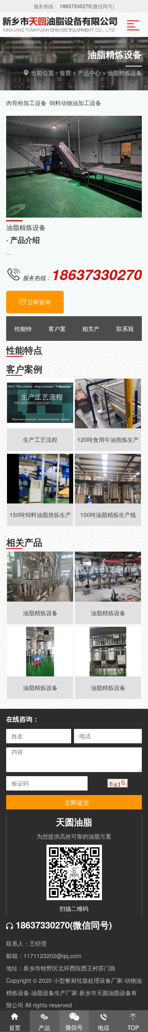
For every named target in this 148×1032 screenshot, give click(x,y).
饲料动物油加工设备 (75, 103)
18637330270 (75, 5)
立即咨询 (39, 302)
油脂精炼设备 (124, 73)
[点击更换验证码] (117, 783)
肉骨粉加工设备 (26, 103)
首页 (65, 73)
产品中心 (89, 73)
